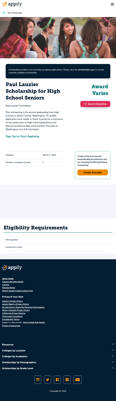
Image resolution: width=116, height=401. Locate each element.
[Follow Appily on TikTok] (67, 380)
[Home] (12, 4)
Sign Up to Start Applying (22, 136)
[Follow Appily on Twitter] (47, 380)
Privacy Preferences (11, 326)
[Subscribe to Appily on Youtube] (77, 380)
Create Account (93, 172)
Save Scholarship (97, 104)
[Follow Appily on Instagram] (37, 380)
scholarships (84, 70)
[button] (86, 104)
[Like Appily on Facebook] (57, 380)
